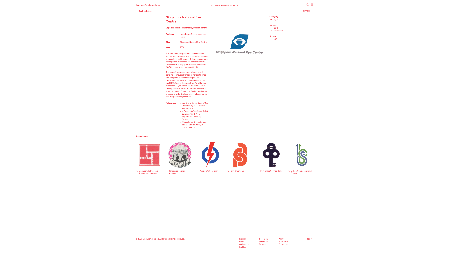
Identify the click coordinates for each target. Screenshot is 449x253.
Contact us (283, 244)
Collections (244, 244)
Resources (263, 242)
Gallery (242, 242)
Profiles (242, 247)
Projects (262, 244)
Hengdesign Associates (190, 34)
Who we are (284, 242)
